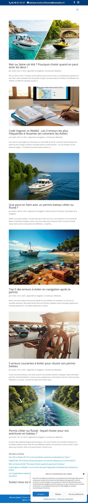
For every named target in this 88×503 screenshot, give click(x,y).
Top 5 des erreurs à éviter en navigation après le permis (39, 290)
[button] (84, 474)
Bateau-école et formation (55, 211)
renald (13, 71)
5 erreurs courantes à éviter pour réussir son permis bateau (42, 364)
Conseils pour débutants (53, 71)
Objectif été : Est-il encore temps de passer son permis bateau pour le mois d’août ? (42, 460)
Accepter (40, 494)
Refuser (58, 494)
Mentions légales (15, 497)
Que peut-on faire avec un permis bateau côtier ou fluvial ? (41, 206)
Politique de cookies (49, 499)
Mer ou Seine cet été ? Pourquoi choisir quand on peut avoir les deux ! (43, 65)
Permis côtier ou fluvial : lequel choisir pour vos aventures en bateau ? (39, 432)
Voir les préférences (76, 494)
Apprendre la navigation (35, 71)
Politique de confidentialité (65, 499)
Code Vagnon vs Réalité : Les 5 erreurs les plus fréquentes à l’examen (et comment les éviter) (38, 132)
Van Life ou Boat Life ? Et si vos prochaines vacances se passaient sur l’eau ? (39, 457)
